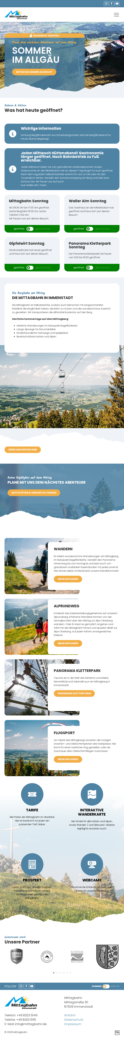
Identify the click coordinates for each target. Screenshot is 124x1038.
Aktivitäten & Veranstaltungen (33, 492)
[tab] (53, 973)
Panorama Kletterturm (74, 693)
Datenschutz (73, 1020)
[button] (116, 15)
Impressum (72, 1024)
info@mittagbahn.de (31, 1024)
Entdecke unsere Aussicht (34, 72)
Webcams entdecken (22, 449)
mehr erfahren (68, 579)
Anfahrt (70, 1015)
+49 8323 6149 (27, 1015)
